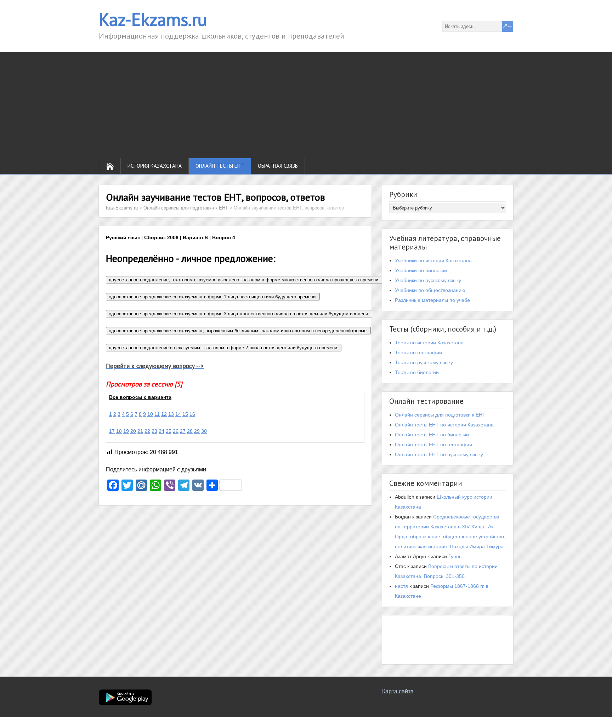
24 (161, 431)
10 (150, 414)
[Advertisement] (306, 105)
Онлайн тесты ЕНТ (220, 165)
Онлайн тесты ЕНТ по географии (433, 444)
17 (112, 431)
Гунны (455, 556)
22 (147, 431)
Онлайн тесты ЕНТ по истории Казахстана (444, 425)
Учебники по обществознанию (430, 290)
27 (183, 431)
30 (204, 431)
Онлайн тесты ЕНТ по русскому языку (439, 454)
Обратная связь (278, 165)
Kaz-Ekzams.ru (153, 19)
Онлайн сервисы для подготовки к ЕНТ (440, 415)
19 (126, 431)
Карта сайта (398, 691)
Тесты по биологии (417, 372)
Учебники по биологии (421, 270)
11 (157, 414)
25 (168, 431)
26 (175, 431)
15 (185, 414)
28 (190, 431)
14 (178, 414)
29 (197, 431)
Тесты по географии (418, 352)
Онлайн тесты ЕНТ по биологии (432, 434)
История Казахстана (155, 165)
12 (164, 414)
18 (119, 431)
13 (171, 414)
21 (140, 431)
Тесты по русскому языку (424, 362)
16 (192, 414)
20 (133, 431)
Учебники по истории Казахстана (433, 260)
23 (154, 431)
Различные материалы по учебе (432, 300)
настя (401, 586)
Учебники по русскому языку (428, 280)
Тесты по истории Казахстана (429, 342)
